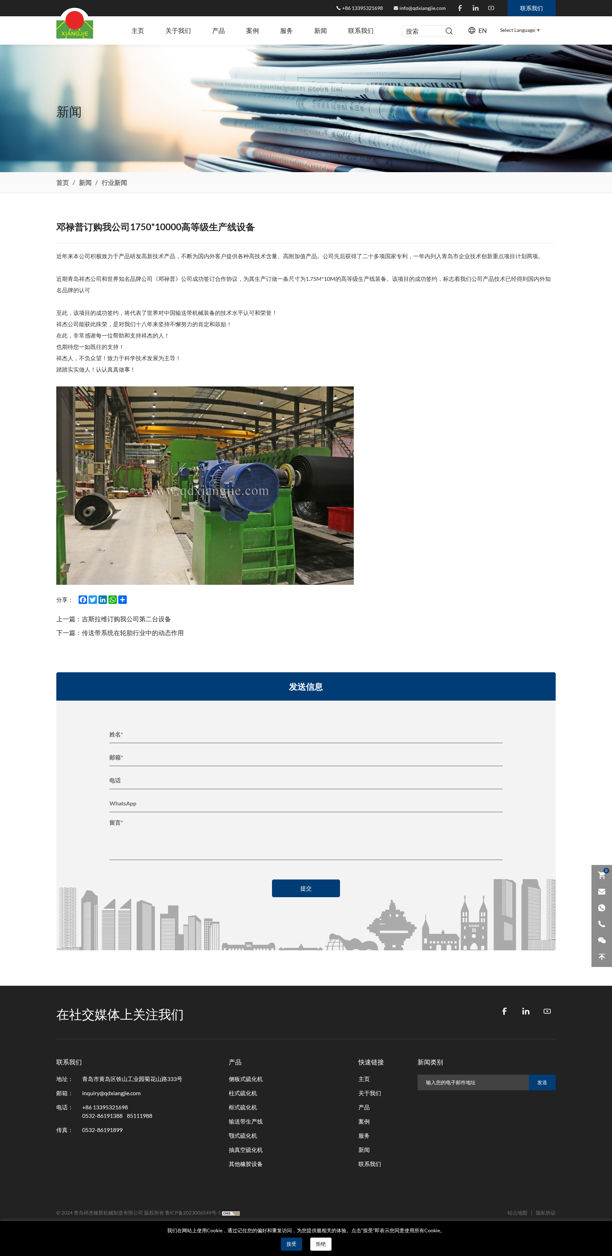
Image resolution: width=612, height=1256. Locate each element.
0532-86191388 (102, 1116)
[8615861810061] (601, 907)
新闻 (320, 30)
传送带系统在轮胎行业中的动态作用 (133, 632)
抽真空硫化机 (246, 1150)
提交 (306, 888)
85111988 (139, 1116)
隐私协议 (546, 1213)
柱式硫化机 (243, 1093)
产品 (218, 30)
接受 (291, 1244)
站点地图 (517, 1213)
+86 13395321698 (362, 8)
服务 (286, 30)
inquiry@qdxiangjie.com (111, 1093)
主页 (137, 30)
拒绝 (321, 1244)
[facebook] (460, 8)
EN (482, 30)
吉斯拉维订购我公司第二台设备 (126, 618)
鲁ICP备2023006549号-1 (193, 1213)
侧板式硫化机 (246, 1079)
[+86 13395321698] (601, 924)
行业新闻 (114, 182)
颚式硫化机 (243, 1135)
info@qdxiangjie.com (423, 8)
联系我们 (361, 30)
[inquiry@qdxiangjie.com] (601, 891)
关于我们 (178, 30)
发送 (542, 1082)
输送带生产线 (246, 1121)
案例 (252, 30)
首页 (62, 182)
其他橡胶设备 (246, 1164)
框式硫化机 (243, 1107)
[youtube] (491, 8)
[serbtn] (449, 31)
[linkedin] (475, 8)
